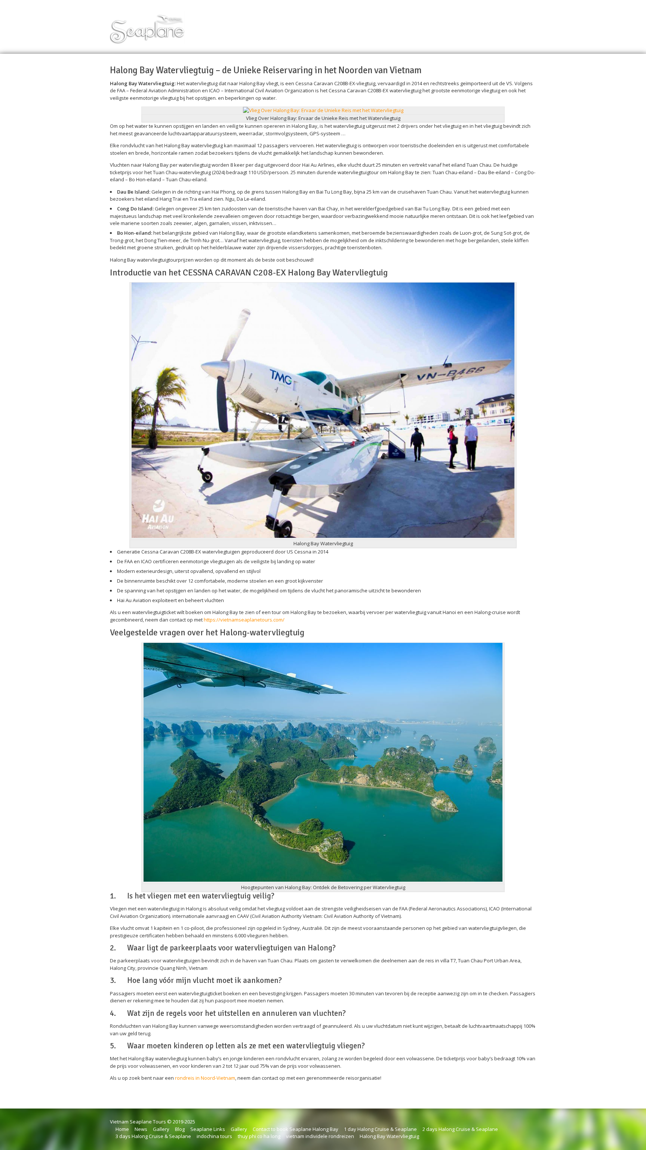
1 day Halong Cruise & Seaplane (380, 1129)
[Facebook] (523, 25)
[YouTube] (514, 25)
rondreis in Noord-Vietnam (205, 1078)
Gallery (161, 1129)
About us (444, 24)
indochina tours (214, 1136)
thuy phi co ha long (259, 1136)
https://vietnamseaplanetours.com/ (244, 619)
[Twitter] (533, 25)
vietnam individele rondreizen (320, 1136)
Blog (469, 24)
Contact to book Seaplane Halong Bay (295, 1129)
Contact (494, 24)
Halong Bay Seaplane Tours (392, 24)
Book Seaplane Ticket (323, 24)
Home (281, 24)
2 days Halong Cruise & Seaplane (460, 1129)
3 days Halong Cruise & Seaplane (153, 1136)
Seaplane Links (207, 1129)
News (141, 1129)
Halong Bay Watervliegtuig (389, 1136)
